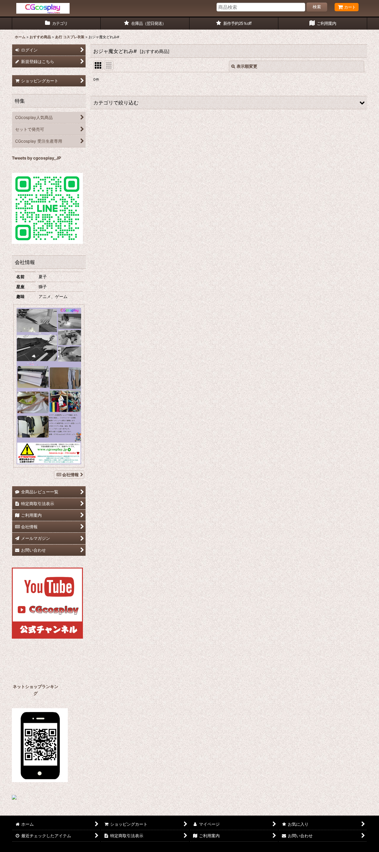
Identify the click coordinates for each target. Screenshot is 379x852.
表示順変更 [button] (247, 66)
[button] (228, 102)
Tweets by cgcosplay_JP (36, 157)
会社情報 (70, 474)
